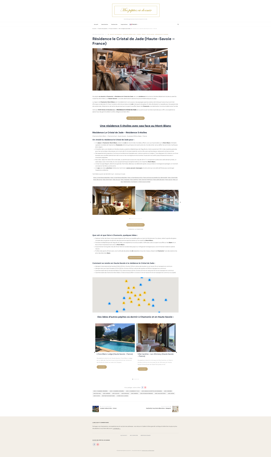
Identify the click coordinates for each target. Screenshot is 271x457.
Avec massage (125, 179)
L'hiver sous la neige (122, 395)
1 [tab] (130, 218)
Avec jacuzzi (116, 179)
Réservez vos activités (135, 257)
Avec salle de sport (159, 179)
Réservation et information (135, 224)
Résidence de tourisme (161, 34)
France (144, 34)
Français (134, 24)
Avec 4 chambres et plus (135, 177)
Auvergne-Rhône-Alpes (129, 34)
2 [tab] (131, 218)
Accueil (96, 24)
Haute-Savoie (150, 34)
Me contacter (134, 435)
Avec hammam (107, 179)
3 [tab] (132, 218)
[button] (90, 201)
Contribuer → (117, 428)
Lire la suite (102, 367)
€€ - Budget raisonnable (115, 34)
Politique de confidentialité (148, 450)
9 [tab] (141, 218)
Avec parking (134, 179)
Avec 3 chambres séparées (118, 177)
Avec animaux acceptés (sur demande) (155, 177)
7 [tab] (138, 218)
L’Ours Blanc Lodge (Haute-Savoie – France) (115, 354)
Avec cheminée (172, 177)
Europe (139, 34)
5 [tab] (135, 218)
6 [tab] (137, 218)
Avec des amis (97, 179)
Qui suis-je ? (123, 435)
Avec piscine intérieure (146, 179)
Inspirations (124, 24)
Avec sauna (168, 179)
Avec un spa (97, 395)
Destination (104, 24)
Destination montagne (130, 181)
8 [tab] (139, 218)
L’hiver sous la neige (144, 181)
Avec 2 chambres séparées (101, 177)
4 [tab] (134, 218)
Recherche (114, 24)
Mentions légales (146, 435)
